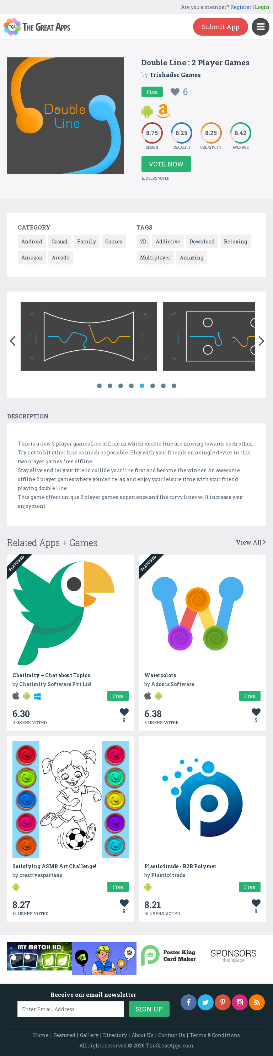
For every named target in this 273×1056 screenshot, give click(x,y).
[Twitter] (206, 1002)
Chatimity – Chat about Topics (51, 675)
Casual (60, 241)
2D (143, 241)
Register (241, 7)
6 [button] (152, 386)
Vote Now (166, 164)
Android (31, 241)
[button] (12, 339)
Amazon (32, 257)
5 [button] (141, 386)
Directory (115, 1035)
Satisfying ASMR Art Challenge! (54, 866)
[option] (89, 337)
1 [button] (99, 386)
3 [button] (120, 386)
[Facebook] (189, 1002)
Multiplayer (155, 257)
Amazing (191, 257)
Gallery (89, 1035)
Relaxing (235, 241)
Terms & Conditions (215, 1035)
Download (202, 241)
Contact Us (171, 1035)
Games (113, 241)
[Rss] (257, 1002)
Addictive (168, 241)
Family (86, 241)
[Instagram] (240, 1002)
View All (249, 542)
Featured (64, 1035)
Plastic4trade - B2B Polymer (180, 866)
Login (262, 7)
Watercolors (160, 675)
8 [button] (173, 386)
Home (41, 1035)
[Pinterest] (223, 1002)
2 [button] (109, 386)
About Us (143, 1035)
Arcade (60, 257)
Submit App (220, 26)
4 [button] (131, 386)
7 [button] (163, 386)
